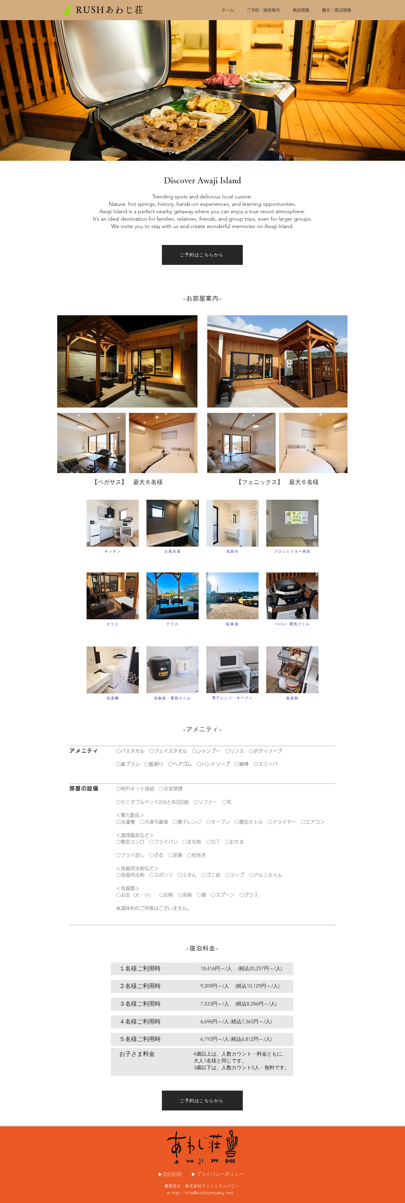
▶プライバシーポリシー (217, 1174)
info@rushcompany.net (209, 1193)
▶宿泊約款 (170, 1174)
